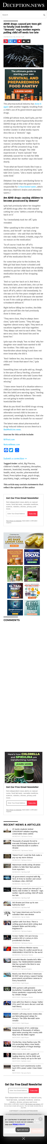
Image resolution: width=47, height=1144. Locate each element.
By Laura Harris (26, 1073)
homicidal (17, 469)
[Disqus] (23, 655)
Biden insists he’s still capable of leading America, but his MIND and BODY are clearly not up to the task (26, 1056)
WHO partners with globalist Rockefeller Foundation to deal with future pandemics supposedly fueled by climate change (27, 991)
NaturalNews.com (12, 444)
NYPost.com (9, 439)
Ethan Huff (20, 37)
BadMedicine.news (12, 429)
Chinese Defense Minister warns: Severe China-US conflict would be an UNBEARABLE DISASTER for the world (27, 950)
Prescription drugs (18, 475)
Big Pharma (29, 463)
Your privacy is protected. (14, 521)
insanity (26, 469)
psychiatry (8, 478)
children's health (11, 466)
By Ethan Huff (26, 872)
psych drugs (33, 475)
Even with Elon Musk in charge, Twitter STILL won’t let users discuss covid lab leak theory (27, 1004)
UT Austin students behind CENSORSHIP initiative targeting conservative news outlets (25, 831)
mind (13, 472)
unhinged (24, 478)
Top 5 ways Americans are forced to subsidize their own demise (26, 913)
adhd (20, 463)
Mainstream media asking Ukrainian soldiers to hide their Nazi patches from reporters (26, 867)
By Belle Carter (26, 1049)
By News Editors (27, 860)
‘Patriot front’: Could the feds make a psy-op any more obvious (27, 856)
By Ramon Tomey (27, 836)
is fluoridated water (27, 187)
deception (36, 466)
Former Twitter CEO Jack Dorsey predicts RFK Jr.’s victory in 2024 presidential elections (25, 938)
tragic (16, 478)
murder (19, 472)
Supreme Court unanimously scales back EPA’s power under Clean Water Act (27, 1068)
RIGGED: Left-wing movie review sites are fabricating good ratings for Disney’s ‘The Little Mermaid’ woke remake (27, 1017)
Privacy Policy (19, 1125)
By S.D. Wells (26, 917)
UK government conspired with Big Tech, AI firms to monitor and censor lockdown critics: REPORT (26, 879)
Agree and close (22, 1130)
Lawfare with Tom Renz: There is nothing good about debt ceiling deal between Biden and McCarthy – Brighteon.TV (27, 925)
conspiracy (25, 466)
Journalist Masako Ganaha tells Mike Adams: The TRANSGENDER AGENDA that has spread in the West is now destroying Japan (26, 963)
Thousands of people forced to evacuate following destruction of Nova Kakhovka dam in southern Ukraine (25, 844)
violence (34, 478)
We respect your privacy (32, 1104)
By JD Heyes (25, 983)
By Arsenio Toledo (27, 850)
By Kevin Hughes (27, 931)
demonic (8, 469)
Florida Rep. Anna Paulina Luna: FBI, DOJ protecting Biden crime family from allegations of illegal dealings (26, 1044)
